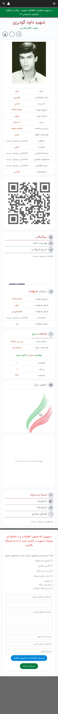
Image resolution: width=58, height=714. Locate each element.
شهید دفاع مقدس (29, 28)
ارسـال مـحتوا (29, 666)
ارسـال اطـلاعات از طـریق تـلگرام (29, 658)
